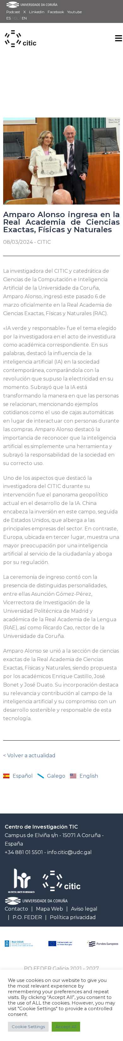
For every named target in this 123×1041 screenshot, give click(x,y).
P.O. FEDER (27, 917)
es (9, 18)
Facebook (56, 12)
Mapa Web (49, 909)
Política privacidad (73, 917)
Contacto (16, 909)
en (24, 18)
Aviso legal (84, 909)
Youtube (74, 12)
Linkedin (36, 12)
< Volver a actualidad (29, 756)
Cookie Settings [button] (28, 1026)
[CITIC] (20, 32)
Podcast (13, 12)
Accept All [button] (66, 1026)
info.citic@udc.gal (69, 852)
